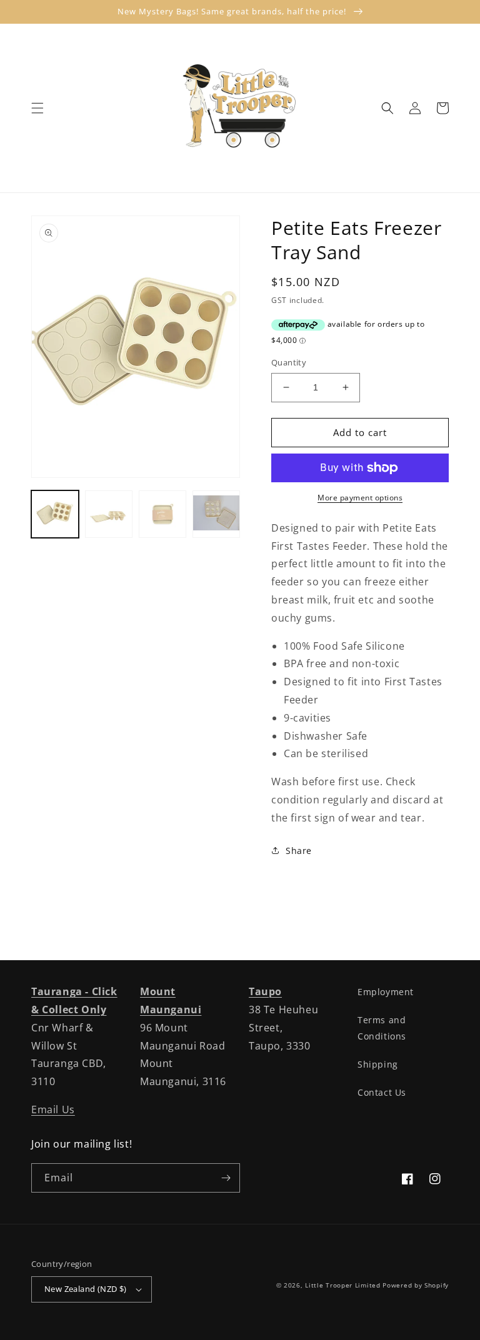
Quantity (288, 362)
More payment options (360, 497)
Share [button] (299, 850)
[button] (37, 108)
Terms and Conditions (382, 1027)
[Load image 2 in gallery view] (108, 514)
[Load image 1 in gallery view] (55, 514)
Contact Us (382, 1092)
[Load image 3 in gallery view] (162, 514)
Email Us (53, 1109)
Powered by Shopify (415, 1285)
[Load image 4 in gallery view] (216, 514)
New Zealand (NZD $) (85, 1288)
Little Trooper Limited (342, 1285)
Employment (386, 992)
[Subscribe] (225, 1178)
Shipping (378, 1064)
